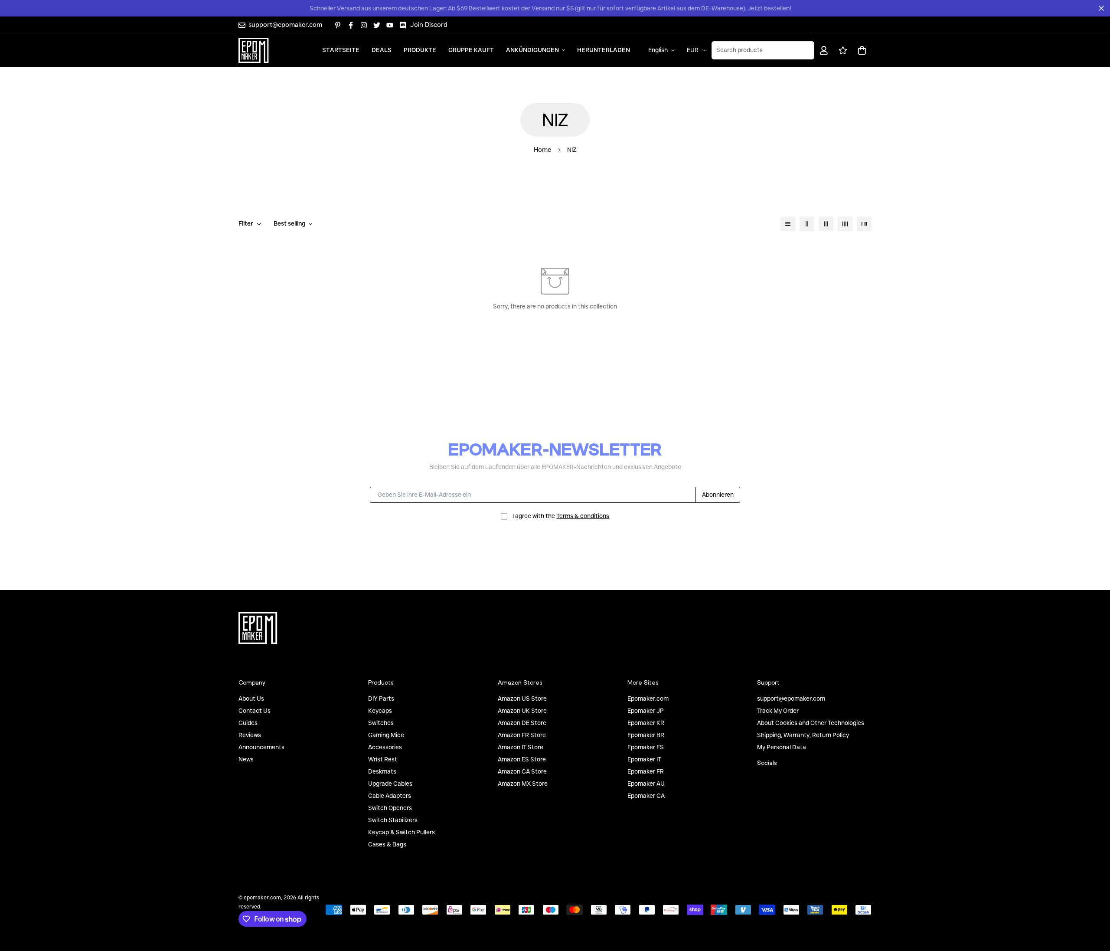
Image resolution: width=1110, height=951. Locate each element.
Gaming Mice (386, 735)
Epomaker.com (648, 698)
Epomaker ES (645, 747)
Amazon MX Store (523, 783)
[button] (860, 49)
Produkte (420, 50)
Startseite (340, 50)
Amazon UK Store (522, 711)
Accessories (385, 747)
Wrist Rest (382, 759)
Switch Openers (390, 808)
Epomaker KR (645, 723)
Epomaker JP (645, 711)
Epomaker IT (644, 759)
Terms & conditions (582, 516)
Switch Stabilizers (393, 820)
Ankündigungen (532, 50)
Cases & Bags (387, 844)
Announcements (261, 747)
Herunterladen (603, 50)
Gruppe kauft (471, 50)
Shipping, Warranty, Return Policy (803, 735)
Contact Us (254, 711)
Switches (381, 723)
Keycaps (380, 711)
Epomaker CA (646, 796)
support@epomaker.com (791, 698)
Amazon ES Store (522, 759)
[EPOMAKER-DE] (253, 50)
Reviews (249, 735)
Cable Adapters (389, 796)
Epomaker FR (645, 771)
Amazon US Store (522, 698)
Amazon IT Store (520, 747)
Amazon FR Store (522, 735)
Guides (248, 723)
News (246, 759)
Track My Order (778, 711)
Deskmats (382, 771)
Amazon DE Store (522, 723)
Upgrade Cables (390, 783)
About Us (251, 698)
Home (542, 150)
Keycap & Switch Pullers (401, 832)
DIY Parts (381, 698)
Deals (382, 50)
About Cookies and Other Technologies (810, 723)
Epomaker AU (646, 783)
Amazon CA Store (522, 771)
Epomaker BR (645, 735)
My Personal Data (781, 747)
